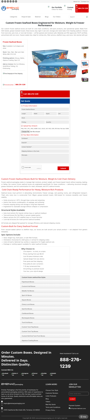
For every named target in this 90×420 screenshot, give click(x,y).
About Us (76, 1)
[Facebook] (2, 1)
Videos (48, 401)
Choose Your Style (52, 390)
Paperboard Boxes (28, 282)
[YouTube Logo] (45, 374)
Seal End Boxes (27, 309)
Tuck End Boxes (27, 322)
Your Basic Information (30, 135)
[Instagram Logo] (25, 374)
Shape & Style (26, 17)
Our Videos (56, 17)
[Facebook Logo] (5, 374)
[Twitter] (5, 1)
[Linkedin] (16, 1)
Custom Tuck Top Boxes (30, 331)
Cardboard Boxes (27, 313)
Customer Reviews (52, 393)
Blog (47, 399)
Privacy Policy (50, 410)
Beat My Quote (51, 404)
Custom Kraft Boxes (28, 286)
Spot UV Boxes (27, 295)
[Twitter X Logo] (15, 374)
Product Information (29, 106)
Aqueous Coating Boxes (30, 340)
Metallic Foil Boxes (28, 291)
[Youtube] (13, 1)
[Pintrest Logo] (35, 374)
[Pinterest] (10, 1)
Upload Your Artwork (29, 126)
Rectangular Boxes (28, 318)
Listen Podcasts (51, 396)
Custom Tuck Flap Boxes (30, 327)
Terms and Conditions (53, 407)
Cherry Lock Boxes (28, 304)
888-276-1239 (70, 363)
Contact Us (85, 1)
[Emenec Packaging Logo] (10, 8)
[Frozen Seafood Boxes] (54, 64)
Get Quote (25, 101)
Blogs (47, 17)
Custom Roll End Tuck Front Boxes (33, 336)
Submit (63, 168)
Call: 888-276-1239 (30, 94)
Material (38, 17)
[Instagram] (8, 1)
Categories (13, 17)
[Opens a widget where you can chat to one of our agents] (83, 417)
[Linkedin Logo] (54, 374)
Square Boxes (26, 300)
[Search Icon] (87, 18)
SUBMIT (72, 399)
